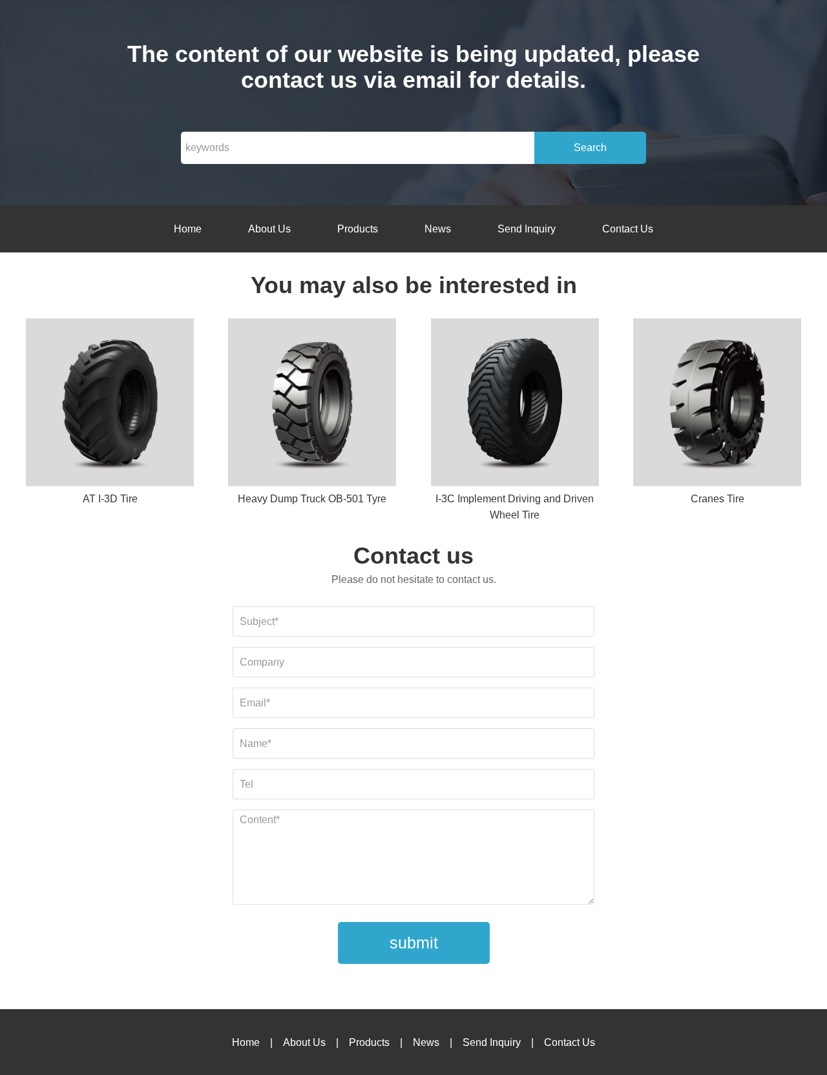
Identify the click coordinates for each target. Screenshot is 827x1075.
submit (414, 943)
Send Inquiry (526, 228)
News (437, 228)
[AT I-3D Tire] (110, 404)
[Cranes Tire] (717, 404)
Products (357, 228)
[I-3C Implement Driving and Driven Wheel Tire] (515, 404)
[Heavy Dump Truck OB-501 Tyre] (312, 404)
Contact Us (627, 228)
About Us (269, 228)
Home (188, 228)
